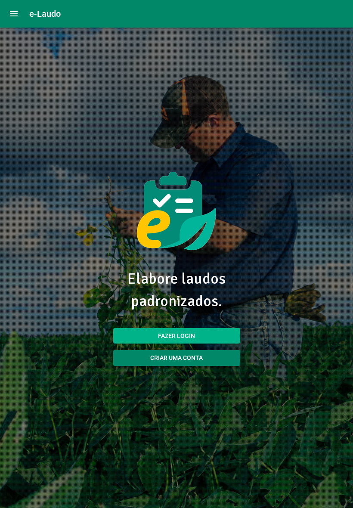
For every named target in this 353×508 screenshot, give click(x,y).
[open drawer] (13, 13)
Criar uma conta (176, 357)
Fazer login (176, 335)
